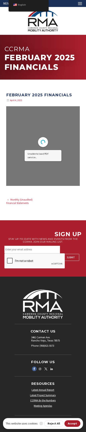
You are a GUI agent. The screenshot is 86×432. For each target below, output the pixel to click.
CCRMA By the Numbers (43, 400)
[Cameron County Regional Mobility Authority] (43, 30)
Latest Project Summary (43, 395)
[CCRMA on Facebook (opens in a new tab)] (34, 368)
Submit (71, 257)
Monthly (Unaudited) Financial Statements (19, 201)
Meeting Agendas (43, 406)
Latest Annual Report (43, 390)
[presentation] (34, 261)
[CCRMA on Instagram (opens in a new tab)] (40, 368)
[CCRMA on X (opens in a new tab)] (45, 368)
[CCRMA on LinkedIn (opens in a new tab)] (51, 368)
